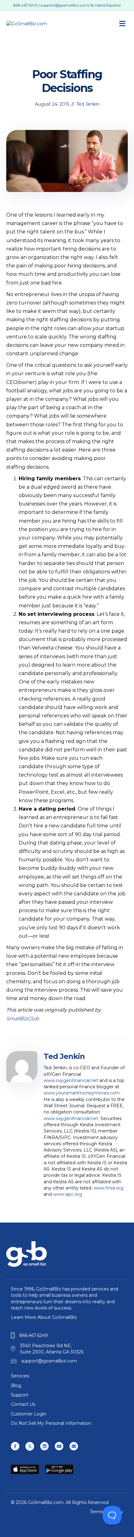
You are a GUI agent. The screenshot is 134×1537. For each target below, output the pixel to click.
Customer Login (28, 1414)
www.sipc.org (67, 1194)
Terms (96, 1512)
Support (19, 1395)
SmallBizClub (22, 1019)
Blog (16, 1385)
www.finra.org (108, 1188)
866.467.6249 (25, 5)
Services (20, 1376)
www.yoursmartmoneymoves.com (82, 1093)
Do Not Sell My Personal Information (51, 1423)
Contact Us (23, 1404)
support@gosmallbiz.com (64, 5)
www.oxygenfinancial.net (71, 1080)
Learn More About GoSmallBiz (44, 1317)
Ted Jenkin (87, 104)
